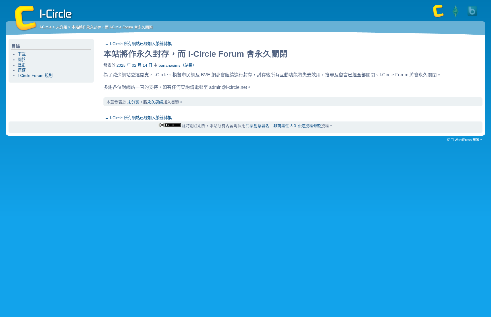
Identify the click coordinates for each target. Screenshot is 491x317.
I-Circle (25, 18)
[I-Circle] (438, 17)
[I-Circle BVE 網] (472, 17)
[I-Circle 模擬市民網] (455, 17)
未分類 (61, 27)
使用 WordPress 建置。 (465, 140)
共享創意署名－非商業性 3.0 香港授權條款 (283, 126)
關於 (22, 59)
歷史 (22, 65)
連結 (22, 70)
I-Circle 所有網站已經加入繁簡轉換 (138, 43)
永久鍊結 (155, 102)
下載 (22, 54)
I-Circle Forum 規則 (35, 75)
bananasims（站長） (177, 65)
